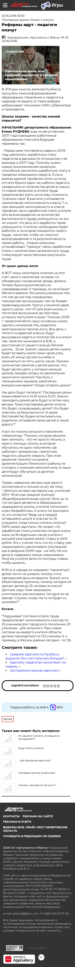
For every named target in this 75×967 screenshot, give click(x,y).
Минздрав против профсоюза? (36, 772)
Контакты (11, 816)
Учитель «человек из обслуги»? (37, 785)
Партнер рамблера (36, 948)
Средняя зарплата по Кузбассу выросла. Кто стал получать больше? (35, 656)
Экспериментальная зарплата (34, 670)
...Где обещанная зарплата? (34, 760)
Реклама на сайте (38, 816)
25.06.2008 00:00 (13, 16)
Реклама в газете (17, 821)
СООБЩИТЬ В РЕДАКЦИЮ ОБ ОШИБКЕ (32, 836)
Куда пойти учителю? (31, 748)
